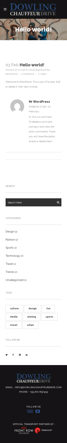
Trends (10, 271)
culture (14, 308)
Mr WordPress (39, 101)
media (13, 316)
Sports (9, 247)
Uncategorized (37, 70)
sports (49, 316)
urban (30, 325)
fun (48, 308)
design (32, 308)
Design (10, 231)
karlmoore (12, 74)
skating (31, 316)
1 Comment (27, 74)
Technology (13, 255)
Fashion (10, 239)
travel (13, 325)
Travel (9, 263)
